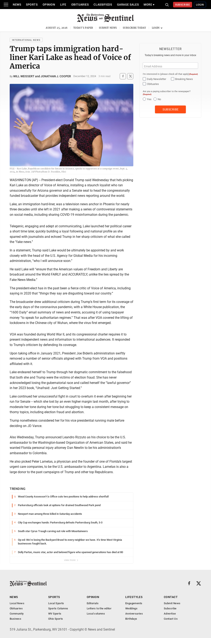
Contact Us (171, 618)
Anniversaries (134, 613)
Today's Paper (83, 27)
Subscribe (182, 4)
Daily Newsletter (156, 79)
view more (70, 560)
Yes (149, 99)
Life (63, 4)
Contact (171, 597)
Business (15, 618)
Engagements (133, 603)
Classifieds (103, 4)
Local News (17, 603)
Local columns (96, 613)
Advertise (170, 613)
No (159, 99)
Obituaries (80, 4)
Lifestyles (134, 597)
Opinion (49, 4)
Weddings (131, 608)
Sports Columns (58, 608)
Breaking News (184, 79)
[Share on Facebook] (123, 76)
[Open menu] (6, 4)
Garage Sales (128, 4)
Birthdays (131, 618)
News (17, 4)
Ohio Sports (55, 618)
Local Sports (56, 603)
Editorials (92, 603)
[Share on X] (130, 76)
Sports (32, 4)
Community (17, 613)
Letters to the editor (99, 608)
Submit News (108, 27)
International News (26, 40)
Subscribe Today (134, 27)
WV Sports (54, 613)
